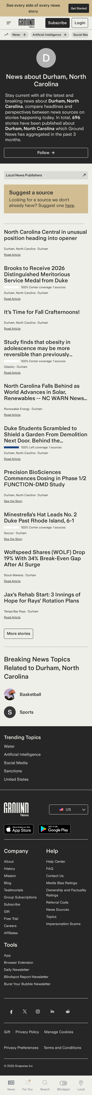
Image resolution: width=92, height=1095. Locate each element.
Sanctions (13, 771)
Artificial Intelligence (47, 34)
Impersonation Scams (63, 924)
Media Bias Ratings (61, 883)
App (7, 955)
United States (16, 779)
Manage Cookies (58, 1032)
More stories (18, 633)
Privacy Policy (27, 1032)
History (9, 869)
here (69, 205)
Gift (7, 911)
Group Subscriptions (20, 897)
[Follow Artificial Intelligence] (65, 35)
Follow (43, 152)
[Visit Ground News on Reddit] (68, 1011)
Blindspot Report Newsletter (26, 977)
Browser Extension (18, 962)
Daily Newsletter (16, 970)
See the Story (13, 501)
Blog (7, 883)
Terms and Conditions (62, 1047)
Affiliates (11, 933)
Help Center (55, 861)
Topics (51, 917)
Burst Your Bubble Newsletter (27, 984)
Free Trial (11, 919)
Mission (10, 876)
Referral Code (57, 902)
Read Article (12, 254)
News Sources (57, 909)
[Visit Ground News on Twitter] (24, 1011)
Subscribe (57, 22)
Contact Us (55, 876)
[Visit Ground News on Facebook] (11, 1011)
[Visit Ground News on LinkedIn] (52, 1011)
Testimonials (13, 890)
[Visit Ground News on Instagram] (37, 1011)
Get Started (79, 8)
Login (80, 22)
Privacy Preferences (21, 1047)
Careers (10, 926)
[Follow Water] (24, 35)
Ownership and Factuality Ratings (66, 892)
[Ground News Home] (27, 23)
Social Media (82, 34)
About (8, 861)
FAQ (49, 869)
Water (16, 34)
